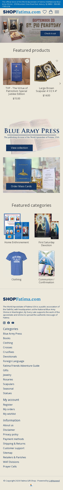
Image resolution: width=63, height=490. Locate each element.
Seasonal (8, 388)
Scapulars (8, 384)
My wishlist (9, 413)
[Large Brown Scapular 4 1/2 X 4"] (46, 71)
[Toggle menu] (57, 12)
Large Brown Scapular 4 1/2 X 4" (46, 89)
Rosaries (8, 379)
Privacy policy (10, 434)
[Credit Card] (31, 485)
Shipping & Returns (14, 443)
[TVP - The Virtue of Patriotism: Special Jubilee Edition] (16, 71)
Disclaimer (9, 430)
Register (8, 404)
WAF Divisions (11, 462)
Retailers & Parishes (14, 457)
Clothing (16, 279)
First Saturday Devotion (46, 244)
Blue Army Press (12, 333)
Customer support (13, 448)
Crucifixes (8, 352)
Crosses (7, 347)
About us (8, 425)
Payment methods (13, 439)
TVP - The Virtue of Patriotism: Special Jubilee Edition (17, 91)
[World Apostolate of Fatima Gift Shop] (22, 12)
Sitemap (7, 452)
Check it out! (50, 33)
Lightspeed (54, 480)
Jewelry (7, 375)
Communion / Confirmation (46, 281)
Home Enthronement (16, 242)
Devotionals (10, 356)
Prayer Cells (10, 466)
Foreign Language (13, 361)
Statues (7, 393)
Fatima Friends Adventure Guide (21, 365)
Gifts (5, 370)
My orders (9, 409)
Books (6, 338)
